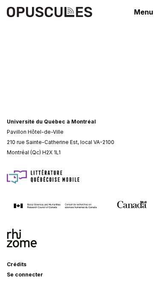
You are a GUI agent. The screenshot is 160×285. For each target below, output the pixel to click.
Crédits (16, 264)
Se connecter (25, 274)
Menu (143, 12)
